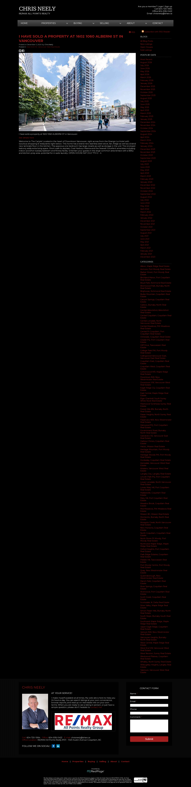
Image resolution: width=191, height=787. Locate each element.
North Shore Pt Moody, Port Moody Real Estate (153, 539)
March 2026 (145, 77)
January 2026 (146, 83)
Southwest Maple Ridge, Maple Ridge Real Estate (154, 622)
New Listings (146, 44)
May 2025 (144, 107)
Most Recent (146, 59)
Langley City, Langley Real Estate (155, 474)
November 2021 (147, 224)
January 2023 (146, 182)
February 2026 (146, 80)
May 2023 (144, 170)
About (113, 761)
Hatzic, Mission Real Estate (152, 446)
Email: (133, 701)
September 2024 (148, 131)
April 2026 (144, 74)
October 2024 (146, 128)
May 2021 (144, 242)
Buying (91, 761)
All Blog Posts (146, 41)
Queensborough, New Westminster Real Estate (151, 577)
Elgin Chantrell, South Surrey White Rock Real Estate (153, 399)
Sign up (168, 6)
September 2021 (147, 230)
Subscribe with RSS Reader (157, 32)
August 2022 (146, 197)
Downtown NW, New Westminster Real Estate (151, 378)
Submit (149, 739)
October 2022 (146, 191)
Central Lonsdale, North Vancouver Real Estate (151, 322)
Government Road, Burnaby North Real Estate (153, 431)
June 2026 (145, 68)
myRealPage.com (95, 771)
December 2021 (147, 221)
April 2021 (144, 245)
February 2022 (146, 215)
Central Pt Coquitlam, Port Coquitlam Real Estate (152, 332)
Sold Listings (146, 50)
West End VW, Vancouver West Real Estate (43, 47)
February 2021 (146, 251)
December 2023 (147, 149)
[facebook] (54, 746)
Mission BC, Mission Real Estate (154, 514)
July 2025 (144, 101)
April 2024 (144, 137)
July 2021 (144, 236)
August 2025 (146, 98)
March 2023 (145, 176)
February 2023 (146, 179)
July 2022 (144, 200)
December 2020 (147, 257)
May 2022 (144, 206)
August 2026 (146, 62)
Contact (158, 23)
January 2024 (146, 146)
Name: (133, 693)
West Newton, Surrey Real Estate (155, 653)
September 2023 (148, 158)
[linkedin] (58, 746)
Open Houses (146, 47)
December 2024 (147, 122)
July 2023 (144, 164)
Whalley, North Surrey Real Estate (155, 662)
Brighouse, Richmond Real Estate (155, 291)
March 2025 (145, 113)
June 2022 (145, 203)
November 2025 (147, 89)
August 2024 (146, 134)
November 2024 (147, 125)
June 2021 (144, 239)
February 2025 (146, 116)
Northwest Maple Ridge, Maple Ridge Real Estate (154, 545)
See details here (26, 138)
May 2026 (144, 71)
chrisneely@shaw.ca (162, 13)
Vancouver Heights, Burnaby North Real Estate (153, 638)
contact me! (96, 707)
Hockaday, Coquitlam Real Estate (155, 460)
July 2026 (144, 65)
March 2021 (145, 248)
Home (24, 23)
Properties (78, 761)
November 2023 (147, 152)
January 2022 (146, 218)
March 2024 (145, 140)
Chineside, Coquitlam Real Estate (155, 337)
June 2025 (145, 104)
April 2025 (144, 110)
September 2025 (148, 95)
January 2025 (146, 119)
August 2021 (146, 233)
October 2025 (146, 92)
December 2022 (147, 185)
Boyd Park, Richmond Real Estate (155, 283)
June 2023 (145, 167)
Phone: (133, 709)
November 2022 (147, 188)
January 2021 (146, 254)
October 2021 (146, 227)
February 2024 (146, 143)
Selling (102, 761)
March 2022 (145, 212)
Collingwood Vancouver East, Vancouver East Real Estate (153, 357)
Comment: (135, 717)
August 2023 (146, 161)
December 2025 (147, 86)
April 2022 (144, 209)
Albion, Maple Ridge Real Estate (154, 266)
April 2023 (144, 173)
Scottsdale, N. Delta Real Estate (154, 602)
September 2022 (148, 194)
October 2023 (146, 155)
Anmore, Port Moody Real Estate (155, 269)
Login (160, 6)
